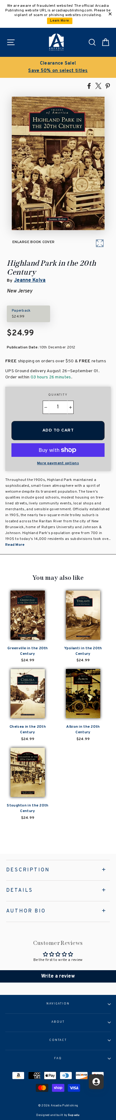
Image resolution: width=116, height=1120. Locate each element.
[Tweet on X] (98, 85)
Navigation (58, 1004)
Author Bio (26, 911)
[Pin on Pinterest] (108, 85)
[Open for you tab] (96, 1081)
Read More (15, 544)
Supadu (74, 1115)
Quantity (58, 395)
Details (19, 890)
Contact (58, 1040)
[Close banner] (110, 14)
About (58, 1022)
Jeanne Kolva (30, 280)
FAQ (58, 1058)
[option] (58, 67)
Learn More (59, 21)
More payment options (58, 463)
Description (28, 870)
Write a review (58, 976)
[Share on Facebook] (89, 85)
